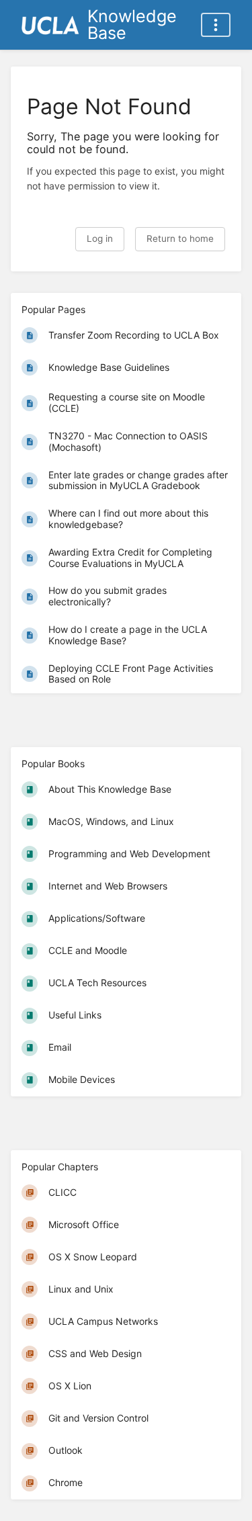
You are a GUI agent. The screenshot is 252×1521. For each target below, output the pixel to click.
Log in (100, 238)
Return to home (180, 238)
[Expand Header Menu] (215, 25)
